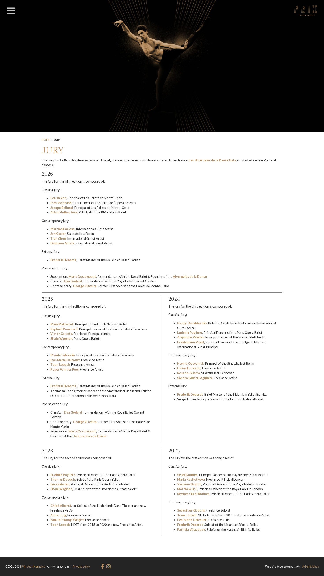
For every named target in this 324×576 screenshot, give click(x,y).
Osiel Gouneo (187, 475)
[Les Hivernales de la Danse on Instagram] (108, 566)
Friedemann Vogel (190, 342)
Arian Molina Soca (63, 212)
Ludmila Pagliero (189, 332)
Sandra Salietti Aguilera (195, 378)
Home (46, 140)
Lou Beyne (58, 198)
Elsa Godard (73, 412)
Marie (73, 431)
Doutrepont (87, 431)
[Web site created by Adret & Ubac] (297, 566)
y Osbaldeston (196, 323)
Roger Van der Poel (64, 369)
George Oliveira (85, 286)
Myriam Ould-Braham (193, 494)
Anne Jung (58, 515)
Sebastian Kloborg (191, 510)
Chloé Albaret (60, 506)
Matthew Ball (187, 489)
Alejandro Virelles (190, 337)
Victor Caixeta (61, 334)
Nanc (181, 323)
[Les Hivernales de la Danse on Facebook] (103, 566)
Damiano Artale (62, 243)
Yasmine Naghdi (189, 484)
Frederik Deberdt (63, 386)
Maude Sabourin (62, 355)
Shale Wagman (61, 338)
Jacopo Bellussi (61, 208)
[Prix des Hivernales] (305, 10)
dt (201, 394)
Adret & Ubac (310, 566)
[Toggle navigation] (11, 11)
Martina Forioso (62, 229)
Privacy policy (81, 566)
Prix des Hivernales (33, 566)
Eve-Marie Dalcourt (65, 360)
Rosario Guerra (188, 373)
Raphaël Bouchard (64, 329)
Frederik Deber (188, 394)
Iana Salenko (59, 484)
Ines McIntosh (61, 203)
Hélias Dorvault (189, 368)
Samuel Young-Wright (67, 520)
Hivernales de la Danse (89, 436)
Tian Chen (58, 238)
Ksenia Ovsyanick (190, 363)
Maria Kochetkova (191, 479)
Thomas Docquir (62, 479)
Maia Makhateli (62, 324)
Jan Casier (58, 234)
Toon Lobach (60, 364)
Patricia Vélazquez (191, 529)
